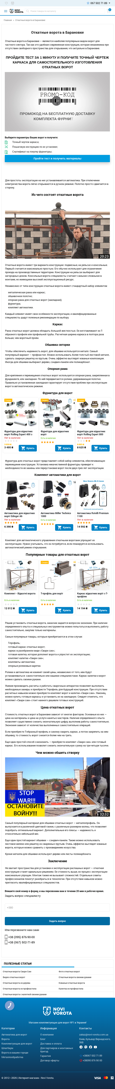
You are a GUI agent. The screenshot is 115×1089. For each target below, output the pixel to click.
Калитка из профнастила (71, 988)
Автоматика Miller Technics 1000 (56, 515)
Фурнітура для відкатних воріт (55, 433)
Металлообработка (12, 1057)
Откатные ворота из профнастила (19, 988)
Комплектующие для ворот (16, 1043)
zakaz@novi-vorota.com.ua (93, 1034)
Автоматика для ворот (14, 1034)
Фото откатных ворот (69, 971)
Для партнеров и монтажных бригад (56, 1049)
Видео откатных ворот (14, 977)
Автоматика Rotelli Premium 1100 (93, 515)
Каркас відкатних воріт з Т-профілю (92, 595)
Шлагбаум (7, 1048)
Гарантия (45, 1055)
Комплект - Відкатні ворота (19, 593)
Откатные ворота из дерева (16, 983)
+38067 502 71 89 (92, 1055)
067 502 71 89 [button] (98, 3)
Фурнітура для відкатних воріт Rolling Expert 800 (91, 433)
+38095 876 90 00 (92, 1060)
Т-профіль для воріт (52, 593)
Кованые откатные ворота (72, 983)
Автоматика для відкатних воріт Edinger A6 (19, 515)
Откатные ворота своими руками (75, 977)
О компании (47, 1034)
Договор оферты (49, 1060)
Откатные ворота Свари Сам (17, 971)
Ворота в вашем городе (14, 1052)
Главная (8, 20)
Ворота (5, 1039)
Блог (43, 1039)
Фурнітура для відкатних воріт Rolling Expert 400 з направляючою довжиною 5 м (20, 433)
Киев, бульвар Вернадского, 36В (95, 1040)
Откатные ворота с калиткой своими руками (25, 994)
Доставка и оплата (51, 1043)
